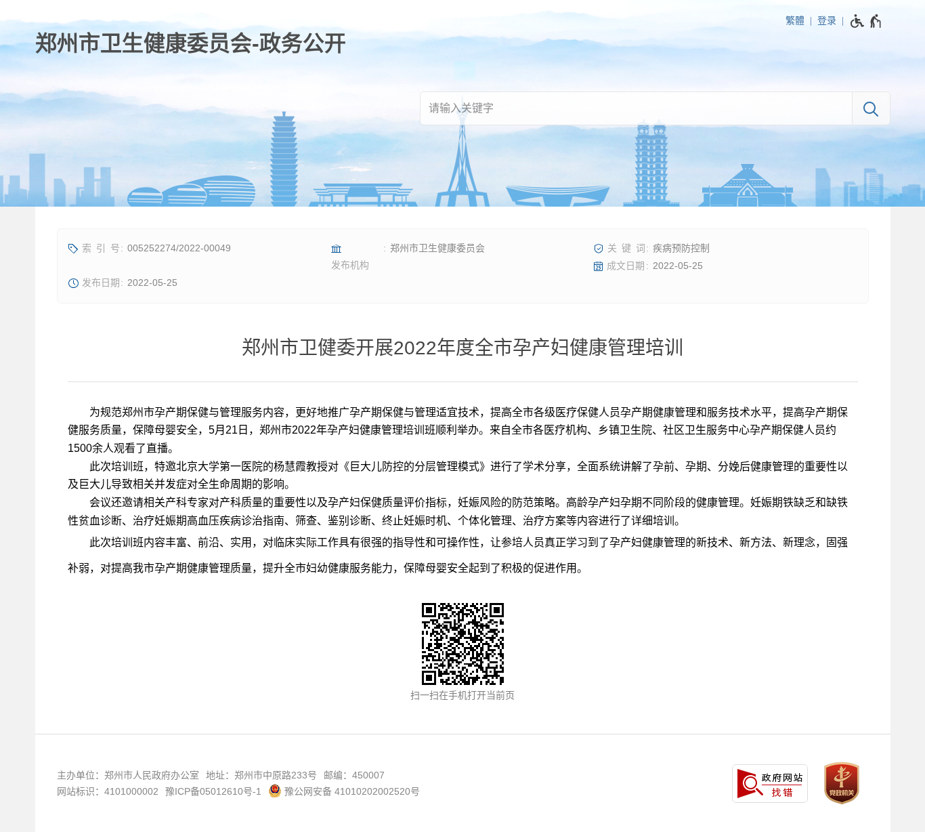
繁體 (795, 20)
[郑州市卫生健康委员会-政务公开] (190, 43)
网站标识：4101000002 (107, 791)
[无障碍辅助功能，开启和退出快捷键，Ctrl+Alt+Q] (866, 21)
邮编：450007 (354, 775)
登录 (826, 20)
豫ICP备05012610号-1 (213, 791)
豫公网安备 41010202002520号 (351, 791)
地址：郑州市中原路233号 (261, 775)
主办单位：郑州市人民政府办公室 (128, 775)
